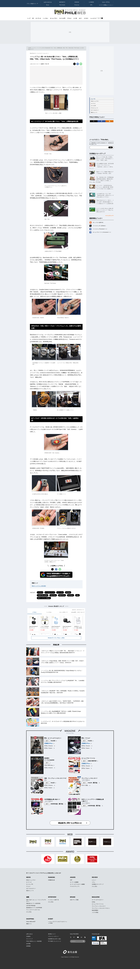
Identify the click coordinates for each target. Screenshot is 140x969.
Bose (47, 5)
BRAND (72, 897)
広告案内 (28, 936)
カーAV (75, 18)
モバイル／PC (29, 884)
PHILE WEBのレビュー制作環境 (34, 941)
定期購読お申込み (48, 743)
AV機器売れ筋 (51, 880)
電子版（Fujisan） (48, 748)
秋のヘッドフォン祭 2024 (39, 586)
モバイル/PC (62, 18)
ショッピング (93, 18)
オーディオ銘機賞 (74, 882)
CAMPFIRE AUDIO (42, 595)
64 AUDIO (70, 595)
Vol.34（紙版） (85, 785)
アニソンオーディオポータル (33, 909)
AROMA (68, 592)
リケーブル (60, 592)
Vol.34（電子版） (93, 783)
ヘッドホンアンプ (50, 592)
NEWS (28, 877)
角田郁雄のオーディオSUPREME (34, 907)
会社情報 (28, 943)
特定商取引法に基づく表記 (54, 939)
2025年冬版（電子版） (57, 804)
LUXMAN (91, 2)
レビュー (94, 880)
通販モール (29, 923)
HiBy (77, 595)
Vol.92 (90, 741)
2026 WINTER (92, 761)
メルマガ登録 (95, 912)
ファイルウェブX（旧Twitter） (99, 225)
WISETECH (62, 595)
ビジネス (86, 18)
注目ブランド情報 (74, 899)
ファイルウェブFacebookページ (100, 229)
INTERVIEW (52, 897)
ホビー (80, 18)
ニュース (33, 47)
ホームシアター (53, 18)
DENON (77, 2)
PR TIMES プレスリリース (54, 941)
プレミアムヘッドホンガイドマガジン (101, 908)
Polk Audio (62, 5)
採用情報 (28, 946)
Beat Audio (53, 595)
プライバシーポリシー (53, 936)
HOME (29, 47)
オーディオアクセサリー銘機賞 (77, 884)
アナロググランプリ (74, 886)
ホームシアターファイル (97, 904)
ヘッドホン (45, 18)
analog (93, 902)
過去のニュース (94, 112)
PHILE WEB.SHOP (30, 921)
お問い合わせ (29, 934)
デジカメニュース (94, 107)
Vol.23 (53, 783)
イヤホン (40, 592)
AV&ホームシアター (95, 101)
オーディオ (38, 18)
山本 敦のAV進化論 (30, 905)
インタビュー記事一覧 (53, 899)
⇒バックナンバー (109, 215)
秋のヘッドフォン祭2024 (44, 598)
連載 (27, 897)
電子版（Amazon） (48, 746)
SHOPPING (30, 919)
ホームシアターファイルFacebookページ (102, 232)
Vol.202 (53, 741)
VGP (71, 880)
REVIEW (95, 877)
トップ (28, 18)
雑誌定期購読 (95, 910)
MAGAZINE (70, 730)
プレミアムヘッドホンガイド (99, 906)
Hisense (76, 5)
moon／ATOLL (106, 2)
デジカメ (69, 18)
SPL (91, 5)
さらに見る (94, 886)
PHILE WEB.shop (48, 765)
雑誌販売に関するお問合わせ (70, 823)
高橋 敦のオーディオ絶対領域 (33, 903)
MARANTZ (62, 2)
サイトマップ (29, 939)
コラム (93, 882)
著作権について (51, 934)
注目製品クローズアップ (97, 153)
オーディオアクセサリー (97, 899)
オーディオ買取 (106, 5)
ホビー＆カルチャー (95, 110)
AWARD (72, 877)
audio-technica (48, 2)
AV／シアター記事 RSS (98, 222)
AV (33, 18)
